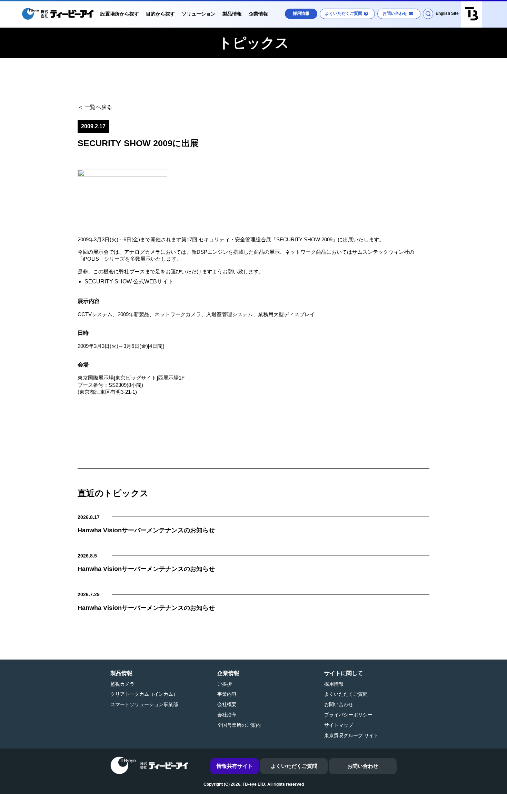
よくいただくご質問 (343, 13)
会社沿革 (227, 714)
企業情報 (258, 14)
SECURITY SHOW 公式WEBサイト (128, 281)
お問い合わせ (394, 13)
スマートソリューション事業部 (144, 704)
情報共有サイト (235, 766)
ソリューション (199, 14)
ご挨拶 (224, 684)
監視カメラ (122, 684)
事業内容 (227, 694)
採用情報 (301, 13)
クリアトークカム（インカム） (144, 694)
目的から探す (160, 14)
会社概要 (227, 704)
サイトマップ (338, 725)
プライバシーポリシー (348, 714)
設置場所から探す (119, 14)
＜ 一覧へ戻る (95, 107)
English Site (447, 13)
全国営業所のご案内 (239, 725)
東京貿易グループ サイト (351, 735)
